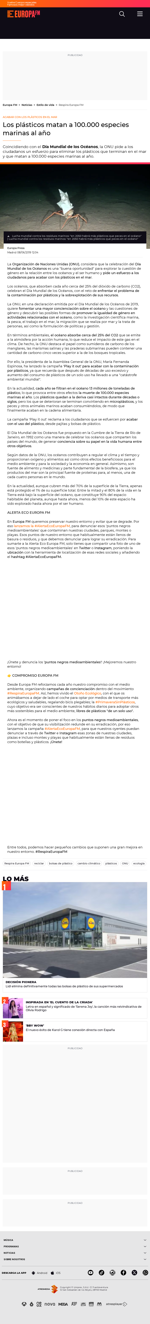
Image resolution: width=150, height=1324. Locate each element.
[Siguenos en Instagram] (112, 1274)
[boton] (110, 1240)
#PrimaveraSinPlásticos (115, 702)
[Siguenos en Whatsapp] (145, 1274)
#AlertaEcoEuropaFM (62, 729)
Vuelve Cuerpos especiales (21, 2)
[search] (122, 14)
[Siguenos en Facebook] (123, 1274)
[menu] (140, 13)
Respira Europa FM (71, 105)
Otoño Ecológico (87, 693)
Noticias (27, 105)
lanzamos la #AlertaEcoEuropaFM (42, 526)
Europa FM (10, 105)
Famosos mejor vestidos (20, 4)
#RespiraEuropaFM (23, 693)
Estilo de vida (46, 105)
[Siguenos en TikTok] (101, 1274)
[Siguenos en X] (134, 1274)
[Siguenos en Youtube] (90, 1274)
